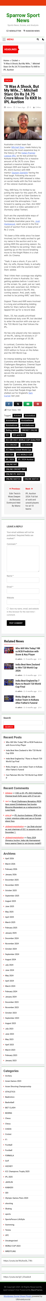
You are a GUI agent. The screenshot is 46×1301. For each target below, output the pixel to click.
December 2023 (12, 1002)
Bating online (12, 430)
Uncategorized (11, 1241)
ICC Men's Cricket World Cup (18, 450)
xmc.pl (8, 815)
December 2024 (12, 938)
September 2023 (12, 1018)
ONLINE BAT (11, 464)
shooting (9, 1203)
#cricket (17, 415)
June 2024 (9, 970)
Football (8, 1145)
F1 (6, 1139)
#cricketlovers (27, 425)
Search (7, 718)
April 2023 (9, 1044)
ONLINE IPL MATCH (15, 474)
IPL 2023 (10, 459)
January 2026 (10, 874)
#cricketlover (11, 425)
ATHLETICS (10, 1092)
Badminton (9, 1097)
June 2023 (9, 1034)
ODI (6, 1193)
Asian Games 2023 (13, 1081)
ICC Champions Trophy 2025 (17, 1171)
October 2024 (11, 949)
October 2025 (11, 890)
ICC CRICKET (12, 445)
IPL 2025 (9, 1177)
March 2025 (10, 922)
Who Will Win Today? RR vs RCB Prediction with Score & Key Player (27, 651)
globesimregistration (14, 826)
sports (8, 1214)
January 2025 (10, 933)
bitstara (8, 793)
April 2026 (9, 858)
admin (9, 107)
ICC (7, 435)
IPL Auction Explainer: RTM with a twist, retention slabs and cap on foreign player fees (23, 818)
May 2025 (9, 912)
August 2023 (10, 1023)
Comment (12, 544)
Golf (7, 1161)
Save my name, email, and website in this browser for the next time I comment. (23, 612)
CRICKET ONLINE (29, 430)
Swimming (9, 1225)
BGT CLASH (10, 1108)
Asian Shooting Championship (18, 1086)
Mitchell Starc (18, 147)
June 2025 (9, 906)
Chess (8, 1118)
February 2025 (11, 928)
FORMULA (9, 1155)
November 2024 (12, 943)
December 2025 (12, 880)
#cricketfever (27, 420)
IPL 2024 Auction (25, 459)
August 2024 (10, 959)
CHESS (8, 1129)
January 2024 (10, 997)
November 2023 (12, 1007)
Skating (8, 1209)
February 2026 (11, 869)
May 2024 (9, 975)
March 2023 (10, 1050)
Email (10, 587)
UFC (7, 1235)
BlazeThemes (36, 1290)
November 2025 (12, 885)
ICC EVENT (26, 445)
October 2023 (11, 1013)
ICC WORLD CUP (24, 454)
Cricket (8, 80)
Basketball (9, 1102)
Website (10, 598)
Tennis (8, 1230)
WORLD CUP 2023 (12, 1246)
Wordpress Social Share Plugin (18, 1296)
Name (10, 576)
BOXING (8, 1113)
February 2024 (11, 991)
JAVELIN (9, 1182)
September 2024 (12, 954)
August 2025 (10, 901)
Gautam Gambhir (20, 172)
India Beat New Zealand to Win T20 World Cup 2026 (27, 667)
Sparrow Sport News (23, 17)
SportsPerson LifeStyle (15, 1219)
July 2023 (9, 1029)
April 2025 (9, 917)
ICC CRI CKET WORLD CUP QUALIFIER (23, 440)
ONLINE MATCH (13, 479)
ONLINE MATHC (31, 479)
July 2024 (9, 965)
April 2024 (9, 981)
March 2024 (10, 986)
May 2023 (9, 1039)
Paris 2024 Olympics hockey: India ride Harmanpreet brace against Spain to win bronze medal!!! (23, 840)
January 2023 (10, 1060)
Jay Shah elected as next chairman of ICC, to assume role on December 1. (23, 829)
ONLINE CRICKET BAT (16, 469)
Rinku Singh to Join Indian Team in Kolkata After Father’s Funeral (27, 699)
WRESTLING (10, 1251)
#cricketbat (30, 415)
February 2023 (11, 1055)
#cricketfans (11, 420)
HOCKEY (9, 1166)
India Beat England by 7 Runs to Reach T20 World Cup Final (28, 683)
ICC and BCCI (19, 435)
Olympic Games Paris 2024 (16, 1198)
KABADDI (9, 1187)
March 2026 (10, 864)
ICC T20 (9, 454)
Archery (8, 1076)
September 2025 (12, 896)
